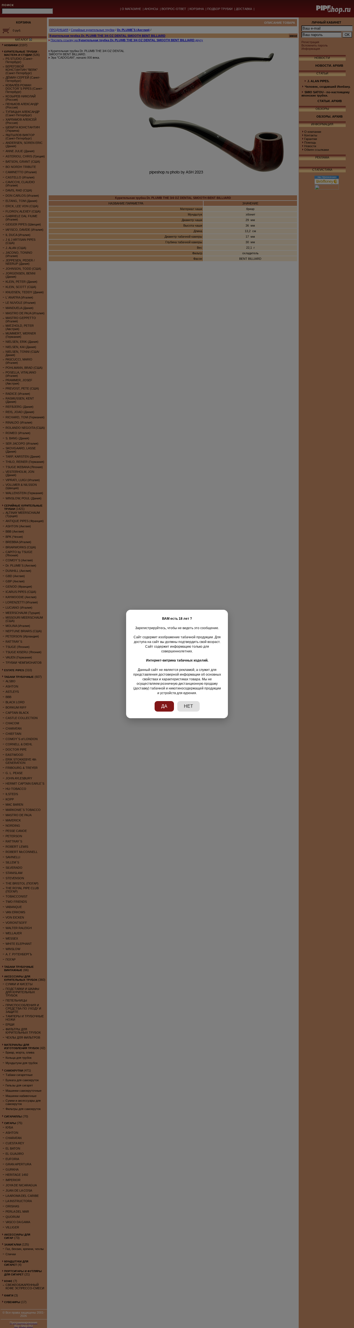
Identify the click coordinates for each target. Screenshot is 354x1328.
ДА (164, 706)
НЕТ (188, 706)
